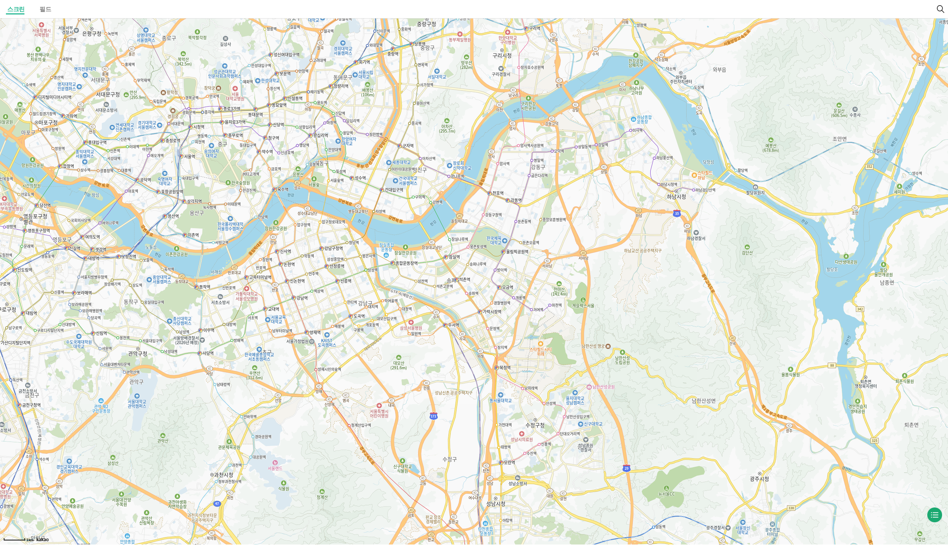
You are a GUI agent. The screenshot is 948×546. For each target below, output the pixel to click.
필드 (45, 9)
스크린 (16, 9)
